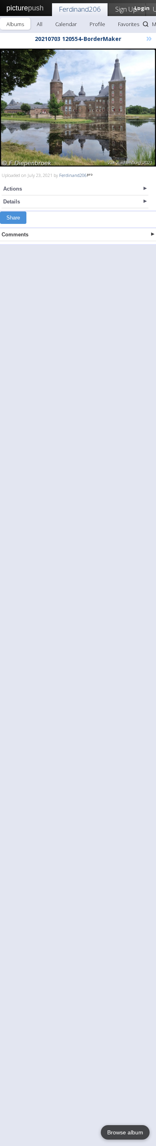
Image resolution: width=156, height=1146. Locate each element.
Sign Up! (126, 9)
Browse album (125, 1132)
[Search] (145, 24)
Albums (15, 24)
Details (11, 202)
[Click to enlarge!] (78, 108)
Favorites (128, 24)
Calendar (66, 24)
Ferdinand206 (80, 9)
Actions (12, 189)
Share (13, 218)
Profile (97, 24)
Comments (15, 235)
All (39, 24)
